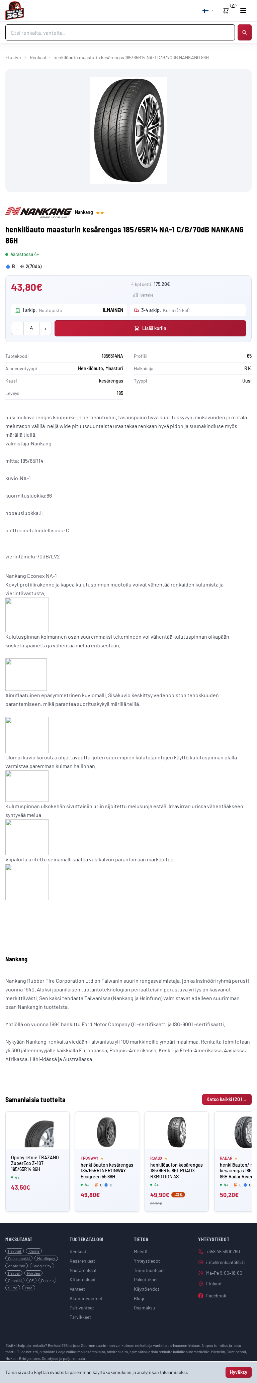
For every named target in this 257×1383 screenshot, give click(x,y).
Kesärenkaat (82, 1261)
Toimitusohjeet (149, 1270)
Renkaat (38, 57)
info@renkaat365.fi (225, 1262)
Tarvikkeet (80, 1317)
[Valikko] (243, 10)
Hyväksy (238, 1372)
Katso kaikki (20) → (226, 1099)
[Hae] (245, 32)
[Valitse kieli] (208, 10)
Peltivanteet (82, 1307)
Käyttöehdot (146, 1289)
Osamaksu (144, 1307)
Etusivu (13, 57)
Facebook (216, 1295)
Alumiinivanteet (86, 1298)
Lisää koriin (154, 328)
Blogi (139, 1298)
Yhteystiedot (147, 1261)
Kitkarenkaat (83, 1279)
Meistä (140, 1251)
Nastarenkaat (83, 1270)
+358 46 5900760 (223, 1251)
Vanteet (77, 1289)
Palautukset (146, 1279)
